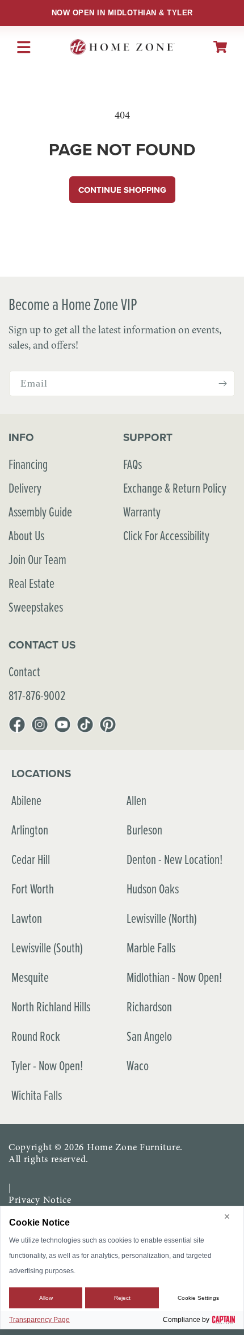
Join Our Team (37, 559)
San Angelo (149, 1036)
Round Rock (35, 1036)
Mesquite (30, 977)
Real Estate (31, 583)
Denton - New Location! (174, 859)
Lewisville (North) (162, 918)
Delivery (25, 487)
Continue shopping (122, 190)
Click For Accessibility (166, 535)
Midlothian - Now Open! (174, 977)
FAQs (132, 464)
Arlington (29, 829)
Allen (136, 800)
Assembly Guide (40, 511)
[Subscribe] (222, 383)
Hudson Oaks (153, 888)
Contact (24, 671)
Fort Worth (32, 888)
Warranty (142, 511)
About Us (26, 535)
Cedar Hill (30, 859)
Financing (28, 464)
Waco (138, 1065)
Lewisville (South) (47, 947)
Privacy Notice (40, 1199)
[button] (220, 47)
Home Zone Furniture (133, 1147)
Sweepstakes (36, 606)
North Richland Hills (50, 1006)
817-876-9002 (37, 695)
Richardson (149, 1006)
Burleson (144, 829)
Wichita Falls (36, 1095)
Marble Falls (151, 947)
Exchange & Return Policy (174, 487)
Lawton (26, 918)
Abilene (26, 800)
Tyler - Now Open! (47, 1065)
